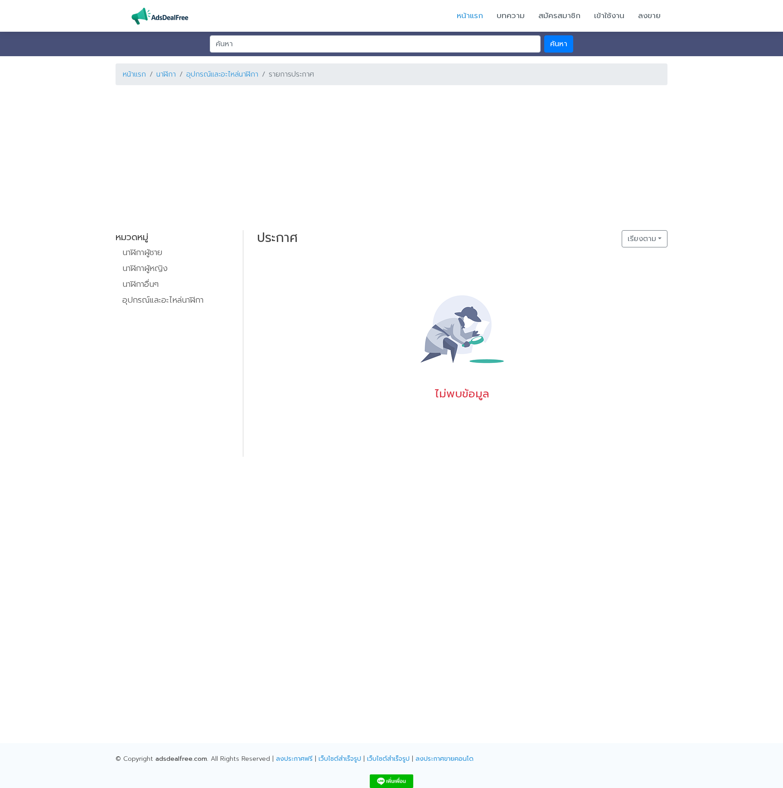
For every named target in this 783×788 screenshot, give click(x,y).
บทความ (511, 15)
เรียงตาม (642, 238)
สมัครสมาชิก (559, 15)
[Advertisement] (387, 155)
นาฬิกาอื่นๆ (140, 284)
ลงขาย (649, 15)
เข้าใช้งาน (609, 15)
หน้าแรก (470, 15)
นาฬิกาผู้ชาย (142, 252)
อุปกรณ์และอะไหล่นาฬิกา (222, 74)
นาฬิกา (166, 74)
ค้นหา (558, 44)
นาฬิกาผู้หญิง (145, 268)
